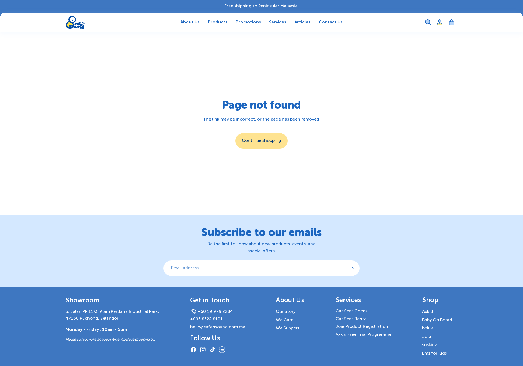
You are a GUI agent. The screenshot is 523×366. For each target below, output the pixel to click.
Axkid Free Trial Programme (363, 334)
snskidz (429, 345)
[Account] (440, 22)
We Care (284, 320)
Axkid (427, 312)
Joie (426, 337)
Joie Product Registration (362, 327)
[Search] (428, 22)
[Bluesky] (222, 349)
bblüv (427, 328)
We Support (288, 328)
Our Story (286, 312)
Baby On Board (437, 320)
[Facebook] (193, 349)
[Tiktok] (212, 349)
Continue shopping (261, 141)
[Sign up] (351, 268)
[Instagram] (203, 349)
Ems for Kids (434, 353)
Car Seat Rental (352, 319)
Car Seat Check (351, 311)
